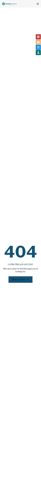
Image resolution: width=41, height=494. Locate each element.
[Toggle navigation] (33, 4)
